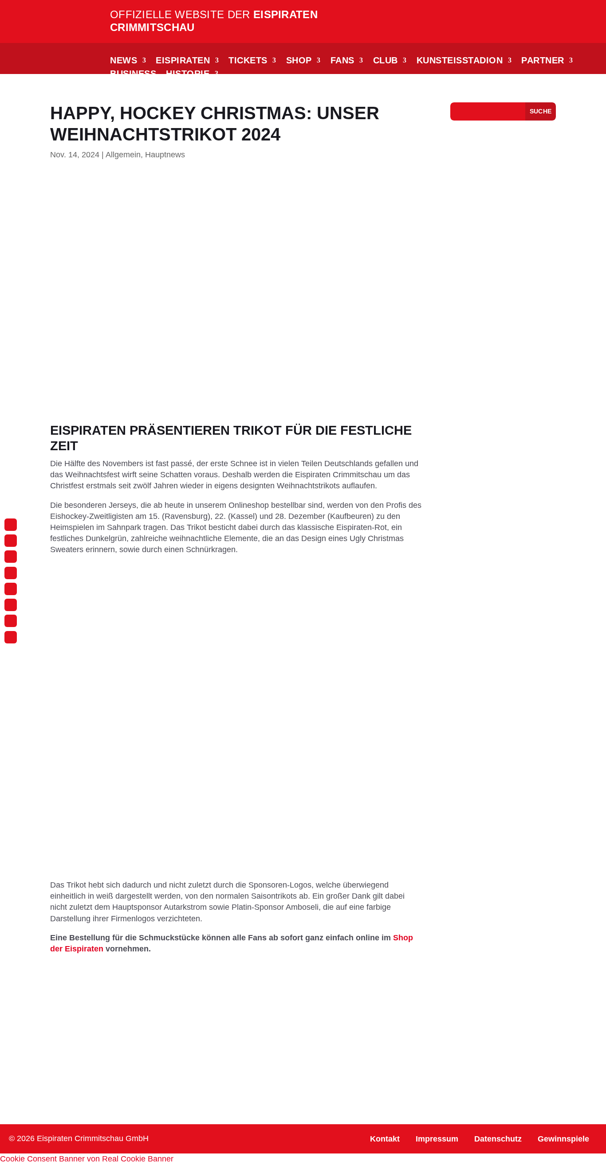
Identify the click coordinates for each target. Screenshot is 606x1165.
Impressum (437, 1138)
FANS (342, 61)
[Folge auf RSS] (10, 637)
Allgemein (123, 154)
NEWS (123, 61)
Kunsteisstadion (460, 61)
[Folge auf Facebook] (10, 540)
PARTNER (542, 61)
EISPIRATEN (183, 61)
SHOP (299, 61)
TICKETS (248, 61)
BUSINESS (133, 74)
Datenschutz (498, 1138)
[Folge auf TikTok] (10, 556)
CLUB (385, 61)
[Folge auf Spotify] (10, 621)
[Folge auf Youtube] (10, 589)
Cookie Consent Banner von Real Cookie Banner (86, 1158)
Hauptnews (165, 154)
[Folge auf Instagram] (10, 524)
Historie (187, 74)
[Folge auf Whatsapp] (10, 573)
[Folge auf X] (10, 605)
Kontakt (385, 1138)
